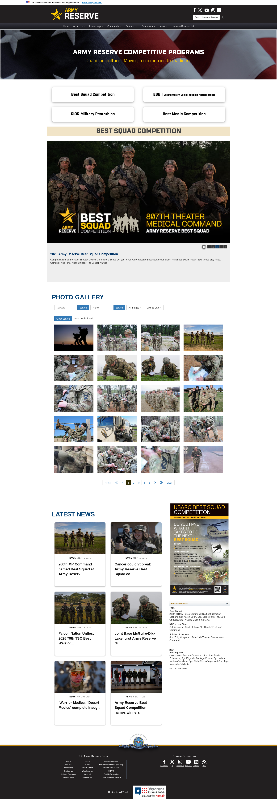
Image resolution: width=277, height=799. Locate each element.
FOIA (87, 761)
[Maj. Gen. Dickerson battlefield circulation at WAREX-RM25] (117, 338)
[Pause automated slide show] (204, 247)
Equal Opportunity (111, 761)
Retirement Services (111, 768)
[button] (93, 2)
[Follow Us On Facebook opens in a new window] (164, 763)
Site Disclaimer (68, 777)
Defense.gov (87, 777)
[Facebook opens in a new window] (194, 9)
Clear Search (63, 318)
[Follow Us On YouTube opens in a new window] (188, 763)
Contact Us (68, 771)
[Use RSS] (204, 763)
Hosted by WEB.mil (118, 792)
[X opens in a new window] (200, 9)
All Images (134, 307)
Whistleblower (87, 771)
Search (83, 307)
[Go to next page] (155, 482)
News (162, 26)
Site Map (68, 765)
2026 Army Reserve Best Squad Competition (84, 253)
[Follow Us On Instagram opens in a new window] (180, 763)
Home (66, 26)
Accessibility (68, 768)
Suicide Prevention (111, 774)
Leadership (95, 26)
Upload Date (153, 307)
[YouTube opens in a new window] (206, 9)
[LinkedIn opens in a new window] (219, 9)
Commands (113, 26)
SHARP (111, 771)
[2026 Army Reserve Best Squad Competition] (138, 192)
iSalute (87, 765)
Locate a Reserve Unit (183, 26)
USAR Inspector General (111, 777)
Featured (130, 26)
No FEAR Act (87, 768)
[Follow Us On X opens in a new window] (172, 763)
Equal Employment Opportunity (111, 765)
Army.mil (87, 774)
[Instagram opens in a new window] (213, 9)
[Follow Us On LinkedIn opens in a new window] (196, 763)
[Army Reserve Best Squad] (203, 338)
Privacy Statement (68, 774)
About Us (78, 26)
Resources (147, 26)
